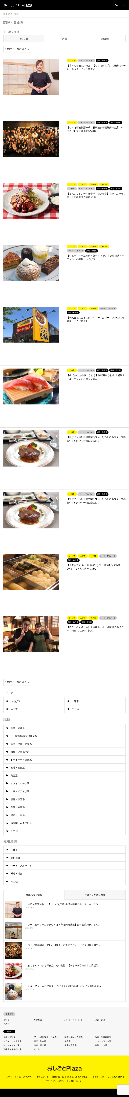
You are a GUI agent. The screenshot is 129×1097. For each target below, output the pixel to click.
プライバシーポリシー (56, 1081)
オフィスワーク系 (20, 783)
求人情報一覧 (43, 1077)
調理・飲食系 (18, 767)
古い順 (64, 38)
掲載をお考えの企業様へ (78, 1077)
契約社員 (15, 857)
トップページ (10, 1077)
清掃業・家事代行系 (21, 823)
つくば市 (15, 701)
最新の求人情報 (34, 894)
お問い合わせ (75, 1081)
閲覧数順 (105, 38)
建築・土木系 (18, 815)
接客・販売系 (18, 799)
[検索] (116, 5)
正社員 (14, 849)
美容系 (14, 775)
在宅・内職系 (18, 807)
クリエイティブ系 (20, 791)
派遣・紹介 (16, 873)
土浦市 (75, 701)
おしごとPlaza (56, 1093)
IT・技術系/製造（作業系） (25, 735)
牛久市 (14, 709)
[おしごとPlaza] (65, 1069)
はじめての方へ (26, 1077)
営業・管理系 (18, 727)
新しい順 (24, 38)
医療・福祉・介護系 (21, 743)
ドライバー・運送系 (21, 759)
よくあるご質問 (115, 1077)
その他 (75, 709)
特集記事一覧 (58, 1077)
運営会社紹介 (99, 1077)
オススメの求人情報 (95, 894)
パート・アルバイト (21, 865)
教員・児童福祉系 (20, 751)
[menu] (124, 5)
